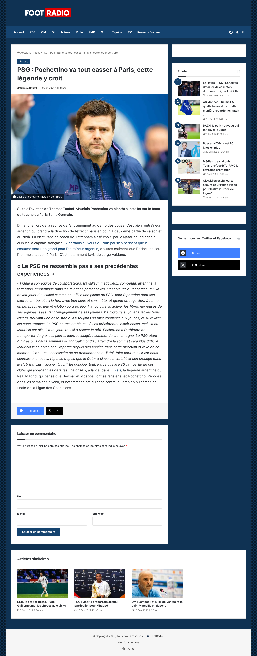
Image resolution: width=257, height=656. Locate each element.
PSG (33, 32)
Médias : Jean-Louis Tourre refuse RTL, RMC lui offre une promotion (221, 165)
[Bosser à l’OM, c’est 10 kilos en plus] (189, 149)
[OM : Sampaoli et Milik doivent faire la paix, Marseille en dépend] (157, 583)
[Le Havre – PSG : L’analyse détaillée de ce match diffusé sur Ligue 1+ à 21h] (189, 88)
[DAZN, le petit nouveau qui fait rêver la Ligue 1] (189, 131)
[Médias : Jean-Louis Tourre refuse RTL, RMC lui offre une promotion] (189, 166)
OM (43, 32)
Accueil (19, 32)
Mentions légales (128, 642)
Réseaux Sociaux (149, 32)
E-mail (21, 513)
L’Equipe (116, 32)
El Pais (116, 370)
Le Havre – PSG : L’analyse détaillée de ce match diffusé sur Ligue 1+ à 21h (220, 87)
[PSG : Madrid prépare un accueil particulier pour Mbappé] (100, 583)
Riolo (79, 32)
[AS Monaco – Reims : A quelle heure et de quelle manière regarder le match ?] (189, 107)
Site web (98, 513)
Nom (20, 496)
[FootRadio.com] (48, 13)
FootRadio (157, 636)
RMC (92, 32)
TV (130, 32)
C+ (103, 32)
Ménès (65, 32)
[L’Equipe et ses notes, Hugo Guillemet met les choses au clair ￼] (42, 583)
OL (53, 32)
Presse (36, 52)
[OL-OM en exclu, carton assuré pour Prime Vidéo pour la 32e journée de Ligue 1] (189, 186)
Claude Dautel (28, 87)
